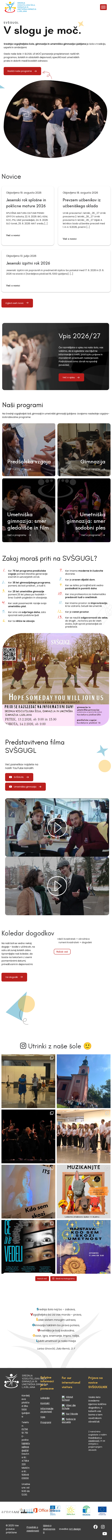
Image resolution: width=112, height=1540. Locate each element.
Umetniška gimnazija (25, 786)
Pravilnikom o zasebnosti (95, 1439)
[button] (28, 449)
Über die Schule (69, 1407)
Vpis (42, 1417)
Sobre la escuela (69, 1420)
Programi (45, 1422)
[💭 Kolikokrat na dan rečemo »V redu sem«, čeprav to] (28, 1247)
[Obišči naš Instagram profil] (103, 1527)
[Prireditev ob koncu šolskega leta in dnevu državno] (28, 1081)
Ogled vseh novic (14, 303)
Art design (75, 1529)
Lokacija (44, 1398)
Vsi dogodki (11, 977)
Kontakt (45, 1403)
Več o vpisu (69, 377)
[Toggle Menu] (103, 7)
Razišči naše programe (20, 71)
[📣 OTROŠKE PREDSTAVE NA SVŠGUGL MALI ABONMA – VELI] (84, 1192)
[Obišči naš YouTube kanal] (104, 1534)
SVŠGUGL (19, 777)
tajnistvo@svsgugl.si (26, 1447)
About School (67, 1398)
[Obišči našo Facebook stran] (95, 1527)
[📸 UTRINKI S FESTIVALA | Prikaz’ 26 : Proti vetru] (28, 1136)
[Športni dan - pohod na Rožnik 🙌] (84, 1081)
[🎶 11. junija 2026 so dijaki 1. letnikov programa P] (84, 1136)
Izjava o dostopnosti (49, 1529)
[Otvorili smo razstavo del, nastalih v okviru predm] (28, 1192)
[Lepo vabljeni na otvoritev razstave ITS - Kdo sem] (84, 1247)
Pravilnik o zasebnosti (33, 1529)
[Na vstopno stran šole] (13, 7)
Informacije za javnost (46, 1410)
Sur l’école (72, 1413)
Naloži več (62, 951)
